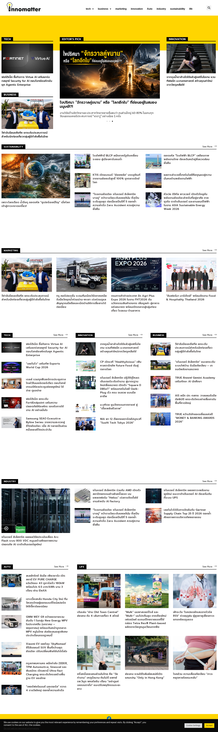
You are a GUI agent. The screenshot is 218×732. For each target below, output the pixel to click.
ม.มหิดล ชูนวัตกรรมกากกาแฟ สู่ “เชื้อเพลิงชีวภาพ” (119, 407)
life (190, 9)
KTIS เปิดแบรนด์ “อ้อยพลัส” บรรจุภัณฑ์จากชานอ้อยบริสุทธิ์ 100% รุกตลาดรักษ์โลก (116, 178)
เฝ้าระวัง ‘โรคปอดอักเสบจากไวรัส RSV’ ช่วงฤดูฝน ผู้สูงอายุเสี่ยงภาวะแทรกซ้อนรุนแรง (193, 616)
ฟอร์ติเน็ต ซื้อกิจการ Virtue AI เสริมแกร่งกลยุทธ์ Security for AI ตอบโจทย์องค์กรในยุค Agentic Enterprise (26, 81)
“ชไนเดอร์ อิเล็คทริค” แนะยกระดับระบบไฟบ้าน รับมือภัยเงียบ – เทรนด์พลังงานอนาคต (195, 365)
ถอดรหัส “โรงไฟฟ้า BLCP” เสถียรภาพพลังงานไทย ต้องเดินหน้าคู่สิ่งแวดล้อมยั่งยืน (187, 159)
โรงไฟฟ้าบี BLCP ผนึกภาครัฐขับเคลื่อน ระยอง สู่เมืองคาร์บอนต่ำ (115, 157)
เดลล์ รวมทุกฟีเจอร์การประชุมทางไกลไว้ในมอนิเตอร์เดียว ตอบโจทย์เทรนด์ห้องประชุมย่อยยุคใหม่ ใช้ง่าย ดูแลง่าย (46, 385)
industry (161, 9)
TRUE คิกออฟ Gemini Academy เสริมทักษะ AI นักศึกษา (195, 380)
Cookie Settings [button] (193, 725)
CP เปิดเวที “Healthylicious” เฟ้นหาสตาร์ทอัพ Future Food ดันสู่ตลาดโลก (120, 365)
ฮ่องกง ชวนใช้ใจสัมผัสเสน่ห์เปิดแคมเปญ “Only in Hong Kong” (144, 676)
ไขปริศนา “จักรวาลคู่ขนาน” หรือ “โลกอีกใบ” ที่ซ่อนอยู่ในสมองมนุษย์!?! (108, 104)
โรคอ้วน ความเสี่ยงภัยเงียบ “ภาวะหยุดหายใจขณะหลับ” (193, 676)
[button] (107, 121)
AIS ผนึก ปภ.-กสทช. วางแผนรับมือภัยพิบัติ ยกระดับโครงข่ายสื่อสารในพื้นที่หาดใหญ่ (196, 399)
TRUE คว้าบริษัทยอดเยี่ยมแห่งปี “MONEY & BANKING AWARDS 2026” (194, 418)
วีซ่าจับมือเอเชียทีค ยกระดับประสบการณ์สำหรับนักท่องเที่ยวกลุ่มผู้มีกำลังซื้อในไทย (24, 135)
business (103, 9)
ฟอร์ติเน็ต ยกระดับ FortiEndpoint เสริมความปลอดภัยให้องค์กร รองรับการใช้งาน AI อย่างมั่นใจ (45, 404)
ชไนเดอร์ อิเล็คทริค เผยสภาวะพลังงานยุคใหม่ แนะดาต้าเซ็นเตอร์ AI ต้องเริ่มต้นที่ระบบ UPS (188, 494)
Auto (149, 9)
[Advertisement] (191, 111)
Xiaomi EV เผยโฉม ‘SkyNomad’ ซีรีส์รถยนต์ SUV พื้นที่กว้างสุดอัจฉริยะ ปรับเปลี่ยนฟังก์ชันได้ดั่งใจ (46, 647)
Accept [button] (209, 725)
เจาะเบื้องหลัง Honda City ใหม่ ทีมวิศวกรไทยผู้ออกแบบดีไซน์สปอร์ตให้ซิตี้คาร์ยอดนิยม (47, 603)
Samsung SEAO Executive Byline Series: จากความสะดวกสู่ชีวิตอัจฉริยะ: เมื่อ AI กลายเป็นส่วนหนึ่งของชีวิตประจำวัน (46, 424)
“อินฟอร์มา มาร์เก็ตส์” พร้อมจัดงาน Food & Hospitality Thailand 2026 (191, 298)
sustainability (177, 9)
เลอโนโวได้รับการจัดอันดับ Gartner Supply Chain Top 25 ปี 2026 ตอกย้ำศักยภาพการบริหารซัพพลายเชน (187, 513)
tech (88, 9)
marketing (121, 9)
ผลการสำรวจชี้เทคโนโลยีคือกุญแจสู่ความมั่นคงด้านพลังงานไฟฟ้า (188, 177)
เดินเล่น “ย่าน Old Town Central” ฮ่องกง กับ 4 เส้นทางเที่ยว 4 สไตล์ (98, 614)
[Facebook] (109, 718)
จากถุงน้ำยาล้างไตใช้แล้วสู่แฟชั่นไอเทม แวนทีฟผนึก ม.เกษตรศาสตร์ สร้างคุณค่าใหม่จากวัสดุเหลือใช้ (191, 81)
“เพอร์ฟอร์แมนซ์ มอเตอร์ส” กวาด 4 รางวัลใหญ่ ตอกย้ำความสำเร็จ (46, 688)
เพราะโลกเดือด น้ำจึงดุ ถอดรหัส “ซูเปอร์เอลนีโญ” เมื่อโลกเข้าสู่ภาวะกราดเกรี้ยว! (35, 204)
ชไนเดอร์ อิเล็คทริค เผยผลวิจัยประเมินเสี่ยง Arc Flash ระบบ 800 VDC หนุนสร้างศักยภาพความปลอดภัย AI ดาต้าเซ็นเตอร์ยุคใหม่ (29, 540)
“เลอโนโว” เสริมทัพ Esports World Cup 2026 (43, 365)
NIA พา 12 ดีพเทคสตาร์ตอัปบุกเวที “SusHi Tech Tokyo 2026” (120, 421)
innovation (137, 9)
